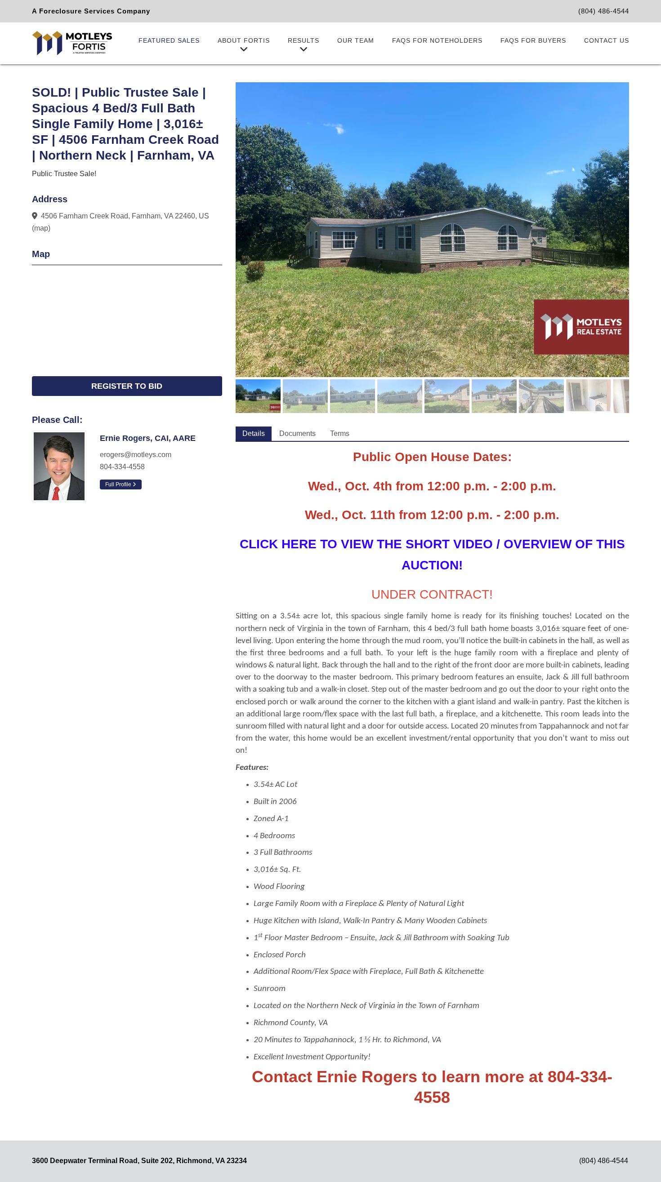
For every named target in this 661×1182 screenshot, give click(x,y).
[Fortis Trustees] (72, 42)
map (41, 228)
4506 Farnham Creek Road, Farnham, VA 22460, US (125, 216)
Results (303, 40)
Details (253, 433)
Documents (297, 433)
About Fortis (244, 40)
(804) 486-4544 (603, 11)
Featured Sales (169, 40)
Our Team (355, 40)
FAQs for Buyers (533, 40)
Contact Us (606, 40)
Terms (339, 433)
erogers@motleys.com (135, 454)
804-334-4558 (122, 467)
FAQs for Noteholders (437, 40)
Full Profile (119, 484)
